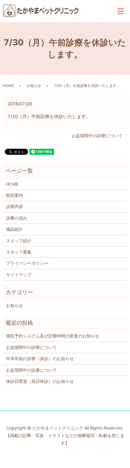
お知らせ (34, 85)
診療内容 (14, 206)
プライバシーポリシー (27, 263)
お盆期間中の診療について (97, 135)
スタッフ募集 (18, 251)
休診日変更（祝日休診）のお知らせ (40, 381)
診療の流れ (16, 218)
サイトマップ (18, 274)
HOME (8, 85)
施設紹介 (14, 229)
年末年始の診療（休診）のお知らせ (40, 358)
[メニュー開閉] (121, 11)
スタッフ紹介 (18, 240)
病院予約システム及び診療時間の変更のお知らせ (52, 335)
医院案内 (14, 195)
